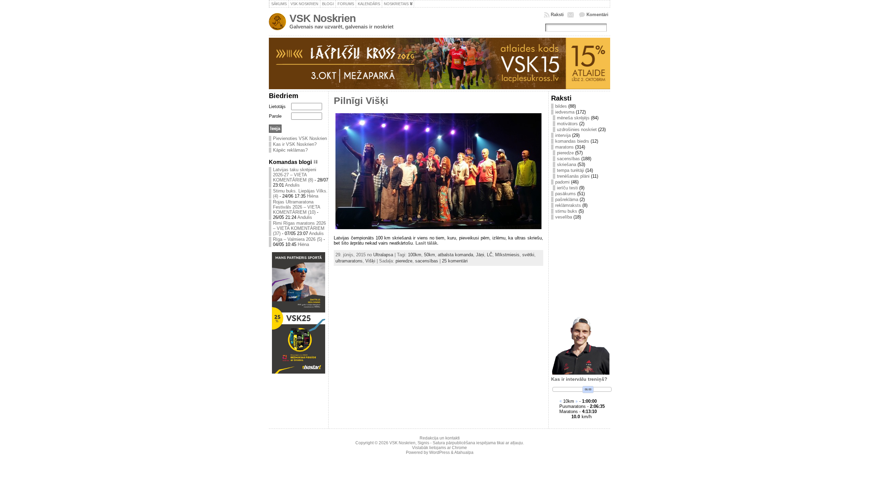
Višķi (370, 260)
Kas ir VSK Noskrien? (295, 144)
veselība (563, 217)
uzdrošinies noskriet (577, 129)
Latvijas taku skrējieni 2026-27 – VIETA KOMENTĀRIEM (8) (294, 175)
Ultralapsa (383, 254)
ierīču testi (567, 187)
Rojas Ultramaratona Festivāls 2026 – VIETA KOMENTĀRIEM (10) (296, 207)
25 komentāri (455, 260)
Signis (423, 442)
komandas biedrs (572, 141)
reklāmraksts (568, 205)
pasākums (565, 193)
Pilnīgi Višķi (361, 100)
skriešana (566, 164)
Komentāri (597, 14)
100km (414, 254)
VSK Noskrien (322, 18)
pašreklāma (566, 199)
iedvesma (564, 112)
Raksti (557, 14)
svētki (528, 254)
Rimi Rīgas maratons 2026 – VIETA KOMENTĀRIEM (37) (299, 228)
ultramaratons (349, 260)
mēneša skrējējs (573, 117)
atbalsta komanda (455, 254)
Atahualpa (463, 452)
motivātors (567, 123)
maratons (564, 147)
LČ (489, 254)
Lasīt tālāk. (426, 243)
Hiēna (312, 196)
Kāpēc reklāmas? (290, 150)
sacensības (426, 260)
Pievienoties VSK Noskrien (300, 138)
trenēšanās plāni (573, 176)
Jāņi (480, 254)
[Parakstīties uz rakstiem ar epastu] (571, 15)
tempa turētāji (570, 170)
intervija (563, 135)
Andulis (292, 185)
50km (429, 254)
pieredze (404, 260)
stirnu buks (566, 211)
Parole (275, 116)
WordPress (439, 452)
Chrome (459, 447)
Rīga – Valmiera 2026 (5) (297, 239)
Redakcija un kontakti (440, 438)
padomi (562, 182)
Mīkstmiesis (507, 254)
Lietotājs (277, 106)
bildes (561, 106)
